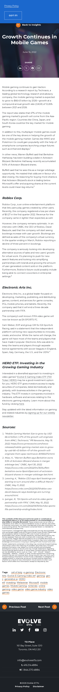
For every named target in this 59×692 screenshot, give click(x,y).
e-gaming (28, 572)
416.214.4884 (29, 665)
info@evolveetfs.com (29, 660)
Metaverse (22, 582)
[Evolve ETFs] (29, 623)
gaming (41, 576)
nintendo (33, 586)
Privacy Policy (22, 686)
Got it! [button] (13, 15)
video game (17, 589)
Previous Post (17, 607)
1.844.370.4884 (29, 669)
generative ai (11, 579)
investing (11, 582)
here (21, 404)
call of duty (16, 572)
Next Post (44, 607)
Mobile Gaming (18, 586)
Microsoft (34, 582)
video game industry (35, 589)
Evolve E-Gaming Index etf (21, 576)
